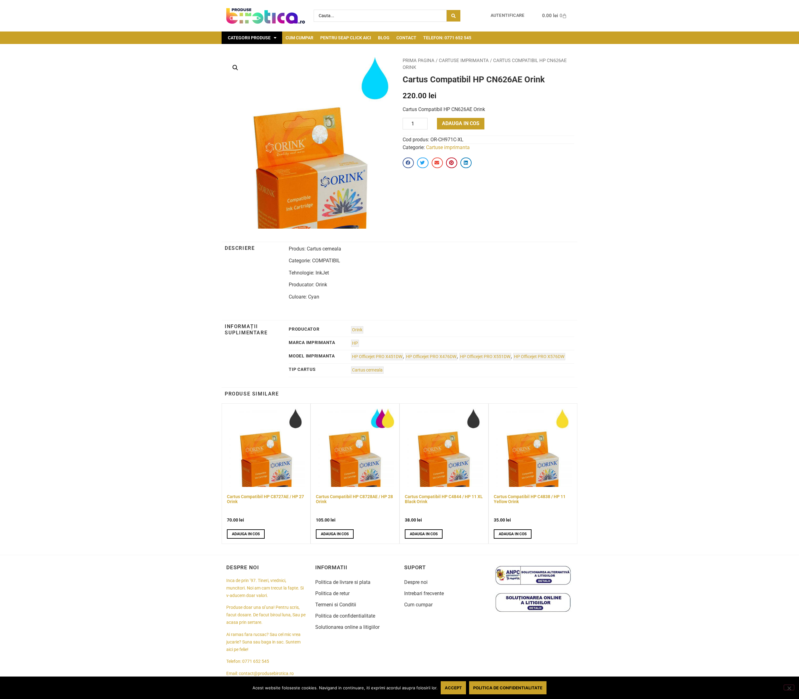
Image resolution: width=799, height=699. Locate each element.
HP (355, 343)
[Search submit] (453, 16)
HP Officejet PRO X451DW (377, 356)
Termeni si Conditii (335, 605)
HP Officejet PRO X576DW (539, 356)
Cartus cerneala (367, 370)
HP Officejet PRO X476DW (431, 356)
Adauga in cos (460, 123)
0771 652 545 (255, 661)
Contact (406, 37)
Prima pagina (418, 60)
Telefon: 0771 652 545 (447, 37)
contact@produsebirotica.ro (266, 673)
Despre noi (416, 582)
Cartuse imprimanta (464, 60)
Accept (453, 687)
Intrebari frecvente (424, 593)
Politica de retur (332, 593)
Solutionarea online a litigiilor (347, 627)
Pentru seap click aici (345, 37)
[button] (235, 67)
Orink (357, 330)
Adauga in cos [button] (246, 534)
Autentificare (508, 15)
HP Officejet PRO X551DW (485, 356)
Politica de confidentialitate (345, 616)
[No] (789, 687)
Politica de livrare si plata (342, 582)
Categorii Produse (249, 37)
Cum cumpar (299, 37)
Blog (384, 37)
